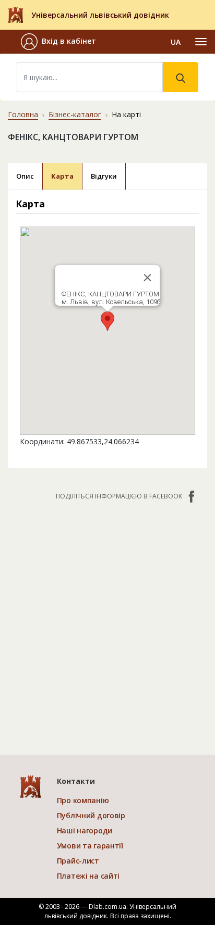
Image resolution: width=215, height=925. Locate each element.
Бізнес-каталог (75, 114)
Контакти (76, 781)
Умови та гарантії (90, 846)
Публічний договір (91, 815)
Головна (23, 114)
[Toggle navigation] (201, 42)
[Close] (147, 277)
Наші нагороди (84, 830)
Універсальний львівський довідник (100, 15)
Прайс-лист (78, 861)
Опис (25, 176)
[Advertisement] (107, 622)
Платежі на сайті (88, 876)
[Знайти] (180, 77)
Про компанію (83, 800)
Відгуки (104, 176)
